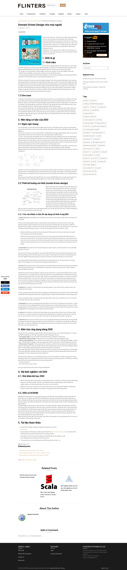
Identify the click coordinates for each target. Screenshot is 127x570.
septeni (104, 158)
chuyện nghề (88, 113)
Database (61, 14)
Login (52, 550)
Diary (86, 14)
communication (89, 120)
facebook (6, 285)
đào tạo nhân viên (90, 174)
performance (88, 148)
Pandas (102, 145)
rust (98, 155)
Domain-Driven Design (34, 21)
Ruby (104, 152)
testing (87, 161)
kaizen (97, 139)
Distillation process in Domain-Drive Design (32, 450)
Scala (87, 158)
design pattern (101, 123)
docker (87, 126)
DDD (23, 460)
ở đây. (59, 440)
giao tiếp (87, 132)
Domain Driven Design (31, 460)
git (99, 136)
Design (69, 14)
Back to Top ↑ (105, 568)
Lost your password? (56, 553)
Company (52, 14)
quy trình (96, 152)
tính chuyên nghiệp (90, 164)
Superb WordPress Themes (57, 568)
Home (21, 14)
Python (87, 152)
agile (86, 107)
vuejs (98, 168)
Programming (31, 14)
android (102, 107)
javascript (88, 139)
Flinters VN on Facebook (24, 553)
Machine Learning (90, 145)
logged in (27, 536)
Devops (78, 14)
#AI (86, 100)
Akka (94, 107)
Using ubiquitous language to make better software (34, 455)
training (102, 161)
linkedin (6, 289)
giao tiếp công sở (99, 132)
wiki (55, 76)
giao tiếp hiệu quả (89, 136)
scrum (95, 158)
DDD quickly (23, 429)
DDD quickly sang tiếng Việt (58, 431)
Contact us (21, 557)
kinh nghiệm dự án (99, 142)
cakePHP (95, 110)
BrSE (86, 110)
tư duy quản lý (88, 168)
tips (94, 161)
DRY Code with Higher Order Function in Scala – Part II (35, 453)
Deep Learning (89, 123)
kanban (87, 142)
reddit (6, 292)
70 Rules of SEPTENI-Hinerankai (93, 104)
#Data (94, 100)
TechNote (42, 14)
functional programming (91, 129)
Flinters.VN (21, 550)
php (98, 148)
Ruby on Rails (88, 155)
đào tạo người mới (90, 171)
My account (21, 560)
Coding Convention (90, 116)
